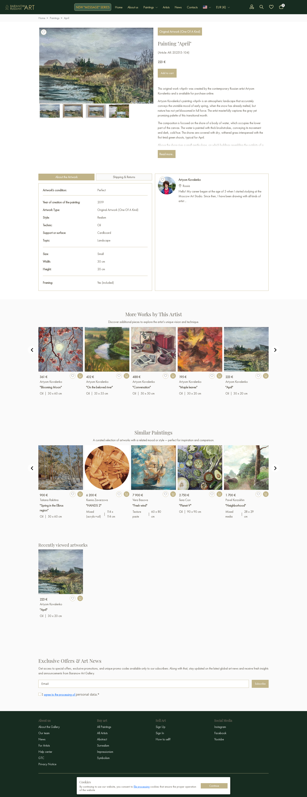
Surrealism (103, 745)
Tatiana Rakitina (49, 500)
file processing (142, 786)
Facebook (220, 733)
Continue (214, 786)
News (178, 7)
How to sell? (163, 739)
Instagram (220, 727)
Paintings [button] (148, 7)
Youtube (219, 739)
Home (118, 7)
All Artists (102, 733)
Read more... (166, 154)
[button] (206, 7)
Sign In (160, 733)
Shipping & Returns (124, 177)
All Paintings (104, 727)
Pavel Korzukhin (234, 500)
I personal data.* (70, 694)
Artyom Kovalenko (190, 180)
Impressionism (105, 752)
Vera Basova (140, 500)
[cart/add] (80, 376)
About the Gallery (49, 727)
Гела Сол (184, 500)
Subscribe (260, 684)
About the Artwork (66, 177)
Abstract (102, 739)
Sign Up (160, 727)
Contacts (192, 7)
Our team (44, 733)
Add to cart (167, 73)
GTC (41, 758)
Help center (45, 752)
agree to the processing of (60, 694)
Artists (166, 7)
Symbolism (103, 758)
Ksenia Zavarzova (97, 500)
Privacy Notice (47, 764)
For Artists (44, 745)
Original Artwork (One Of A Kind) (179, 31)
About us (133, 7)
